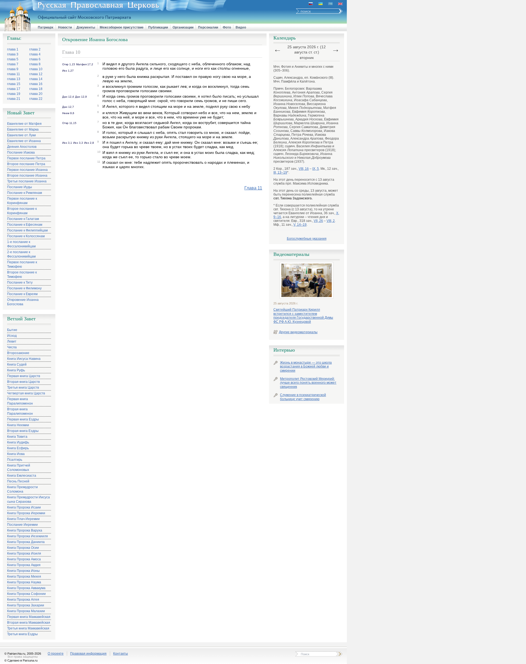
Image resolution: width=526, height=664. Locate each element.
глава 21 (13, 99)
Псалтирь (14, 460)
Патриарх (45, 27)
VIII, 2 (331, 221)
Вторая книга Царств (23, 382)
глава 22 (35, 99)
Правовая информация (88, 653)
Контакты (120, 653)
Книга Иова (16, 454)
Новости (65, 27)
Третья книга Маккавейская (28, 628)
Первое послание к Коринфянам (22, 201)
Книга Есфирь (18, 448)
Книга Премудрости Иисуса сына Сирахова (28, 499)
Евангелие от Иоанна (24, 141)
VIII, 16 (304, 169)
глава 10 (35, 69)
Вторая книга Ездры (23, 431)
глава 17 (13, 89)
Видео (241, 27)
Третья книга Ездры (22, 634)
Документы (85, 27)
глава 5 (12, 59)
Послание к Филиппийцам (27, 230)
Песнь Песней (18, 481)
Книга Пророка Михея (24, 576)
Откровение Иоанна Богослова (23, 302)
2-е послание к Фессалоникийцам (21, 254)
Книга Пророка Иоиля (24, 553)
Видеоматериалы (291, 254)
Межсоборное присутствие (122, 27)
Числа (12, 347)
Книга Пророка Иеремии (26, 513)
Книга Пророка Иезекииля (27, 536)
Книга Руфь (16, 370)
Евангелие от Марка (23, 129)
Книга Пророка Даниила (26, 542)
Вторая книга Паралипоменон (20, 411)
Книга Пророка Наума (24, 582)
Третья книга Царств (23, 387)
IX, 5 (315, 169)
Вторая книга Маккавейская (28, 623)
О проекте (56, 653)
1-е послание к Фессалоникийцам (21, 244)
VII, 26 (318, 221)
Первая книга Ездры (23, 419)
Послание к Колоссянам (26, 236)
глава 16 (35, 84)
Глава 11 (253, 188)
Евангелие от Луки (21, 135)
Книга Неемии (18, 425)
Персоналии (208, 27)
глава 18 (35, 89)
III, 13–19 (280, 172)
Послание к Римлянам (24, 193)
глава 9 (12, 69)
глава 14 (35, 79)
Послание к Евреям (22, 294)
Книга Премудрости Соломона (22, 489)
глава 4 (35, 54)
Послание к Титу (20, 282)
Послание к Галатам (23, 219)
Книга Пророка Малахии (26, 611)
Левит (11, 341)
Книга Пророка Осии (23, 548)
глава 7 (12, 64)
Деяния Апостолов (21, 147)
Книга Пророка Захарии (25, 605)
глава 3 (12, 54)
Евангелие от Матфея (24, 124)
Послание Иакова (21, 152)
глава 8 (35, 64)
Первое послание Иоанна (27, 170)
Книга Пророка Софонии (26, 594)
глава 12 (35, 74)
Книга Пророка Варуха (24, 530)
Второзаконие (18, 353)
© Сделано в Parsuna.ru (21, 660)
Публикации (158, 27)
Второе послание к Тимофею (22, 274)
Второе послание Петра (26, 164)
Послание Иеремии (22, 525)
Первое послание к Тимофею (22, 264)
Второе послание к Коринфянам (22, 211)
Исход (12, 336)
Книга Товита (17, 437)
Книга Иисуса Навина (24, 359)
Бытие (12, 330)
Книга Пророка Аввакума (26, 588)
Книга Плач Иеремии (23, 519)
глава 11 (13, 74)
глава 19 (13, 94)
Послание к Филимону (24, 288)
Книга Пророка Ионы (23, 571)
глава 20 (35, 94)
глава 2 (35, 49)
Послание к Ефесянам (24, 225)
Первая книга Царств (23, 376)
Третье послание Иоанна (27, 181)
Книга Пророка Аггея (23, 599)
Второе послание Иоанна (27, 175)
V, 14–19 (300, 225)
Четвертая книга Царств (26, 393)
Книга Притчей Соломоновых (18, 468)
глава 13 (13, 79)
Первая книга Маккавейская (28, 617)
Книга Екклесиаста (21, 475)
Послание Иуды (19, 187)
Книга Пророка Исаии (24, 507)
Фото (227, 27)
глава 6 (35, 59)
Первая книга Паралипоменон (20, 401)
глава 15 (13, 84)
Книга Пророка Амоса (24, 559)
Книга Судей (17, 364)
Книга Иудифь (18, 442)
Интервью (284, 350)
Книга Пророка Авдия (24, 565)
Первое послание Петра (26, 158)
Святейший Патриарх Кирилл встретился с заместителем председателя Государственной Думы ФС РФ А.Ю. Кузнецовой (303, 315)
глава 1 (12, 49)
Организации (183, 27)
